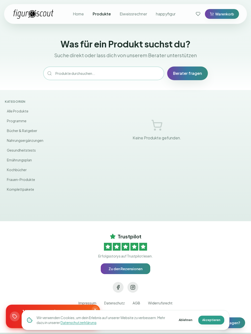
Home (78, 13)
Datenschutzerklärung (78, 322)
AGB (136, 303)
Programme (16, 121)
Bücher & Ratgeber (22, 130)
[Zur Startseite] (33, 14)
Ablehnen (185, 320)
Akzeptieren (211, 320)
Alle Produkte (17, 111)
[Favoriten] (198, 14)
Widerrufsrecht (160, 303)
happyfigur (166, 13)
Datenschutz (114, 303)
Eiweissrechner (133, 13)
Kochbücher (17, 169)
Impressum (87, 303)
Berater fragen (187, 73)
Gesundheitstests (21, 150)
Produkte (102, 13)
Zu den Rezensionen (125, 269)
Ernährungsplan (19, 160)
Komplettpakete (20, 189)
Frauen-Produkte (21, 179)
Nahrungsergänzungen (25, 140)
